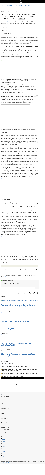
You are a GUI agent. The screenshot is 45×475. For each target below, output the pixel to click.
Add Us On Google (21, 18)
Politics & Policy (4, 403)
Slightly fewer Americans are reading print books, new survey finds (18, 355)
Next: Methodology (20, 265)
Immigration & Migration (5, 408)
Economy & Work (4, 422)
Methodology (5, 387)
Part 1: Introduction (6, 381)
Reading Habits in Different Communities (9, 11)
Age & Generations (4, 415)
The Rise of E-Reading (6, 21)
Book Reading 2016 (8, 329)
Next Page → (35, 269)
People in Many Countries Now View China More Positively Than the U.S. (19, 373)
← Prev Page (3, 269)
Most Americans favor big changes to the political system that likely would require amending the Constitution (19, 369)
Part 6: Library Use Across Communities (10, 386)
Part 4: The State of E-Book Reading (10, 384)
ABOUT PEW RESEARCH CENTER (6, 458)
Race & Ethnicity (4, 411)
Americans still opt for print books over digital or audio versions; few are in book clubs (18, 306)
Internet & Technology (5, 427)
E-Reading (5, 290)
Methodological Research (6, 432)
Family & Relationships (5, 419)
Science (2, 424)
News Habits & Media (5, 429)
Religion (2, 413)
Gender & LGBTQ (4, 418)
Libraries (8, 290)
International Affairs (5, 406)
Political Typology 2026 (7, 363)
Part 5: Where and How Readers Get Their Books (12, 385)
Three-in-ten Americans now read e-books (15, 321)
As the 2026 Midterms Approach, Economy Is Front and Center (17, 366)
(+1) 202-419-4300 (4, 400)
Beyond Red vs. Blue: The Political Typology (12, 376)
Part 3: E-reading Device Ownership (9, 383)
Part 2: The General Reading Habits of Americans (12, 382)
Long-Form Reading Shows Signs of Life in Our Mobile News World (17, 344)
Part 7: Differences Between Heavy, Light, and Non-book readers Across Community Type (20, 386)
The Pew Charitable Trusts (5, 462)
